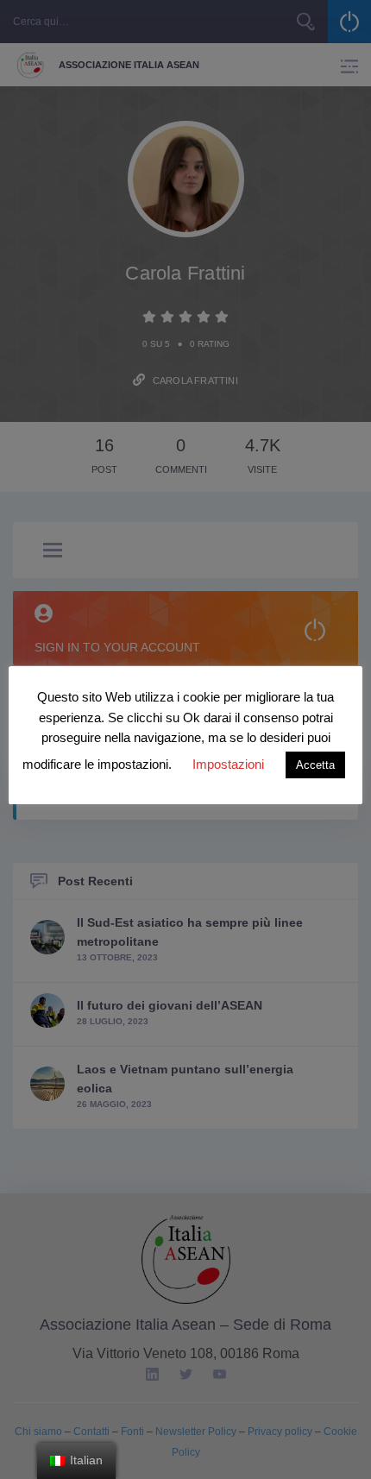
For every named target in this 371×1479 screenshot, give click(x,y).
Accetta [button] (315, 764)
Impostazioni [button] (228, 764)
